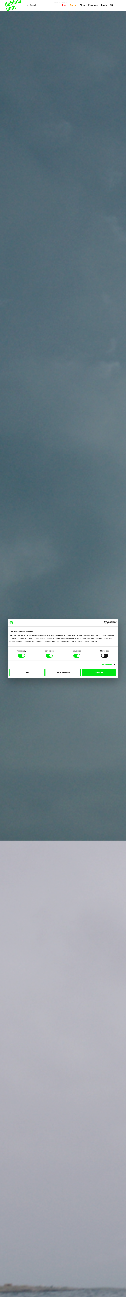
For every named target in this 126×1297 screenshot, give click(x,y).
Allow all (99, 672)
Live (64, 5)
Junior (73, 5)
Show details (106, 665)
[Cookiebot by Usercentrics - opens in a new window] (106, 623)
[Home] (14, 5)
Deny (27, 672)
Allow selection (63, 672)
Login (104, 5)
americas (56, 2)
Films (82, 5)
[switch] (49, 656)
